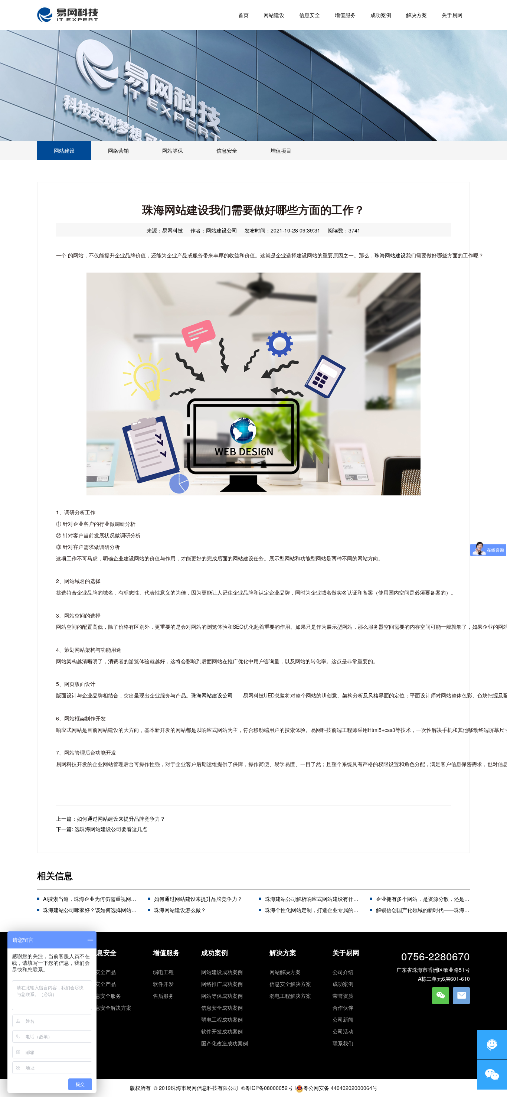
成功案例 (214, 952)
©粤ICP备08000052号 (267, 1087)
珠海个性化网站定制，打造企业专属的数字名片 (319, 910)
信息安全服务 (105, 995)
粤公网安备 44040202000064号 (340, 1087)
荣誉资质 (343, 995)
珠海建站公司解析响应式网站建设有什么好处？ (319, 898)
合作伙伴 (343, 1007)
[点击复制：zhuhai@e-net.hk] (461, 995)
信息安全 (226, 150)
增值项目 (281, 150)
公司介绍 (343, 972)
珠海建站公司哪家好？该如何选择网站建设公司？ (100, 910)
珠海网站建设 (390, 255)
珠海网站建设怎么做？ (180, 910)
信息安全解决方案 (110, 1007)
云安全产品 (103, 983)
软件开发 (163, 983)
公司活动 (343, 1031)
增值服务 (166, 952)
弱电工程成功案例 (222, 1019)
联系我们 (343, 1043)
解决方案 (282, 952)
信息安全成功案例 (222, 1007)
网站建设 (64, 150)
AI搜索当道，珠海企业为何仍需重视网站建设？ (97, 898)
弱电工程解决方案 (290, 995)
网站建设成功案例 (222, 972)
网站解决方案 (285, 972)
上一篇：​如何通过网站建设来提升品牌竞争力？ (110, 818)
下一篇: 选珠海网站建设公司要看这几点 (101, 829)
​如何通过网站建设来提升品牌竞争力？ (198, 898)
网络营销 (118, 150)
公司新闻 (343, 1019)
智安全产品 (103, 972)
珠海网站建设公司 (212, 695)
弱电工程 (163, 972)
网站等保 (172, 150)
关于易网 (346, 952)
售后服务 (163, 995)
